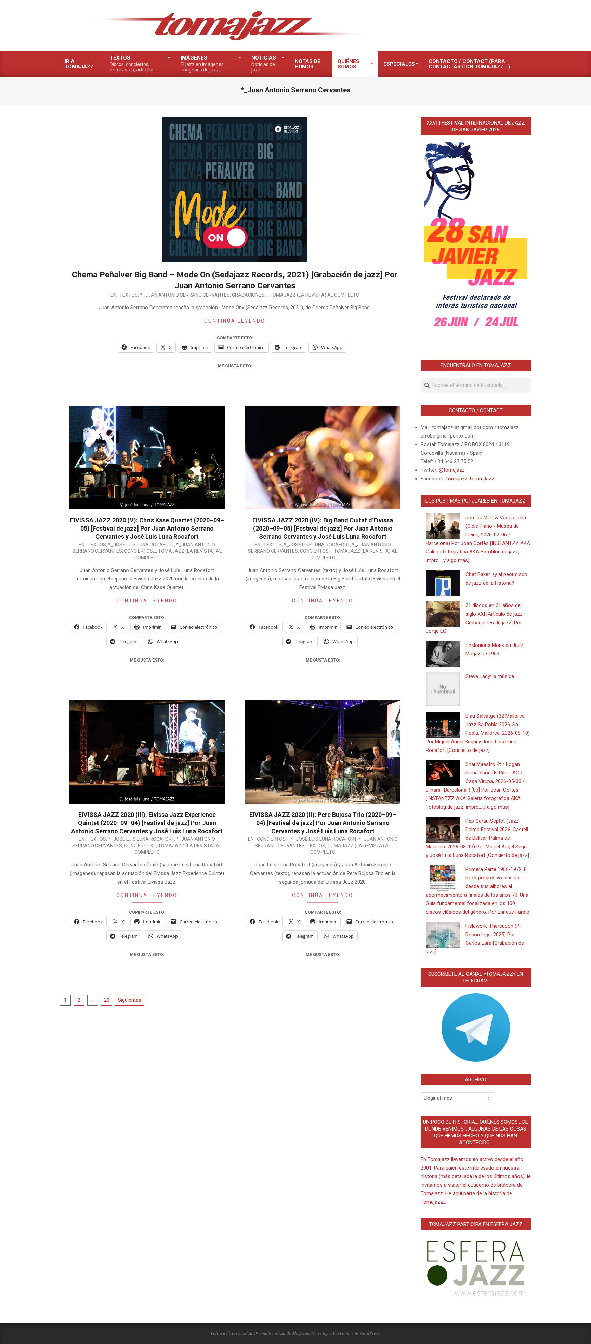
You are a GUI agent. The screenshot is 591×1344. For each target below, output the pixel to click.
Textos (128, 295)
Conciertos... (140, 551)
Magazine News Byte (311, 1333)
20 (106, 1000)
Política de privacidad (231, 1333)
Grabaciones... (249, 295)
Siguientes (129, 1000)
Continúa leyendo (234, 321)
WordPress (369, 1333)
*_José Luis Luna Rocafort (141, 544)
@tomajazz (452, 470)
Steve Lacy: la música (489, 676)
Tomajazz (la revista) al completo (314, 295)
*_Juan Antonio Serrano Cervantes (185, 295)
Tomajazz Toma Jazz (469, 478)
